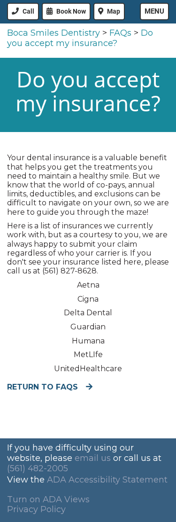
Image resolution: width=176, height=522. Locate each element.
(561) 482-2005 (37, 468)
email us (93, 458)
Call (28, 11)
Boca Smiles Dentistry (53, 33)
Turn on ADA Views (48, 499)
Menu (154, 11)
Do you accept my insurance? (80, 38)
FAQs (120, 33)
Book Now (71, 11)
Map (113, 11)
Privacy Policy (36, 509)
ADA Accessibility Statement (107, 480)
